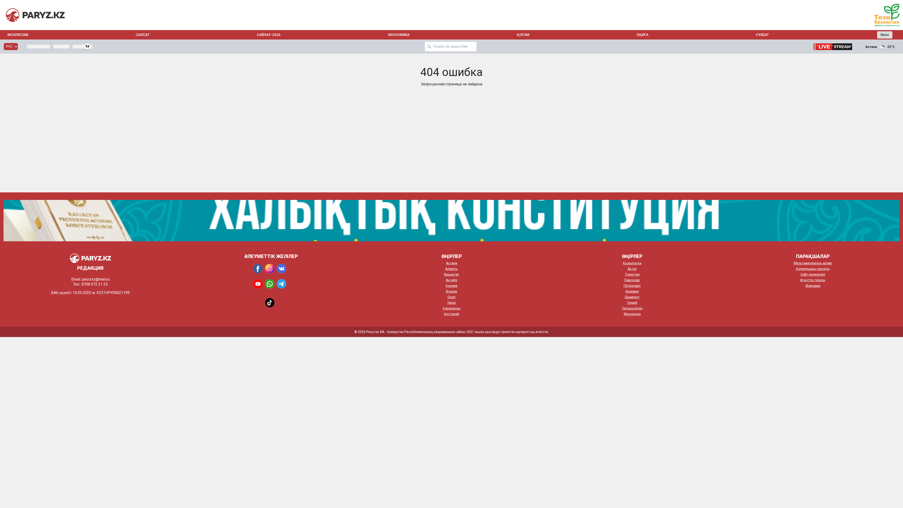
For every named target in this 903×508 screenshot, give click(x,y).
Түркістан (632, 274)
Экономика (399, 35)
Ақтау (632, 269)
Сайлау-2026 (269, 35)
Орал (451, 297)
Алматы (451, 269)
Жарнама (812, 286)
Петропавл (632, 286)
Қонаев (451, 286)
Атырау (451, 291)
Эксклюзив (17, 35)
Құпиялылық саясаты (813, 269)
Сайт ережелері (812, 274)
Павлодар (632, 280)
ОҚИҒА (642, 35)
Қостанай (451, 314)
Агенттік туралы (812, 280)
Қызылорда (632, 263)
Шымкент (632, 297)
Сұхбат (762, 35)
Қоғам (523, 35)
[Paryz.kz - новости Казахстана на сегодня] (35, 15)
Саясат (142, 35)
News (885, 35)
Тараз (451, 303)
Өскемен (632, 291)
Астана (451, 263)
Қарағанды (451, 308)
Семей (632, 303)
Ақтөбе (451, 280)
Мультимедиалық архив (813, 263)
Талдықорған (632, 308)
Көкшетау (451, 274)
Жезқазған (632, 314)
